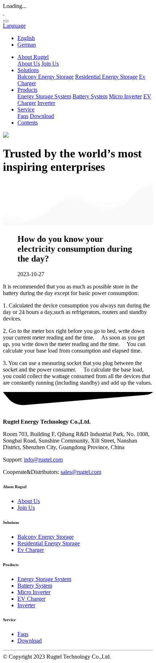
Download (42, 116)
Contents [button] (27, 122)
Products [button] (27, 90)
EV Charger (31, 599)
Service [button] (25, 109)
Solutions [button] (28, 70)
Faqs (22, 116)
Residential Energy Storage (106, 77)
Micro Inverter (125, 96)
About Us (28, 63)
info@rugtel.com (43, 459)
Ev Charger (30, 550)
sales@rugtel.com (81, 472)
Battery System (90, 96)
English (26, 38)
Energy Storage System (44, 96)
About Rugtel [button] (33, 57)
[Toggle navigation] (6, 21)
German (26, 45)
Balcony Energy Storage (45, 77)
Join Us (50, 63)
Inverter (46, 103)
